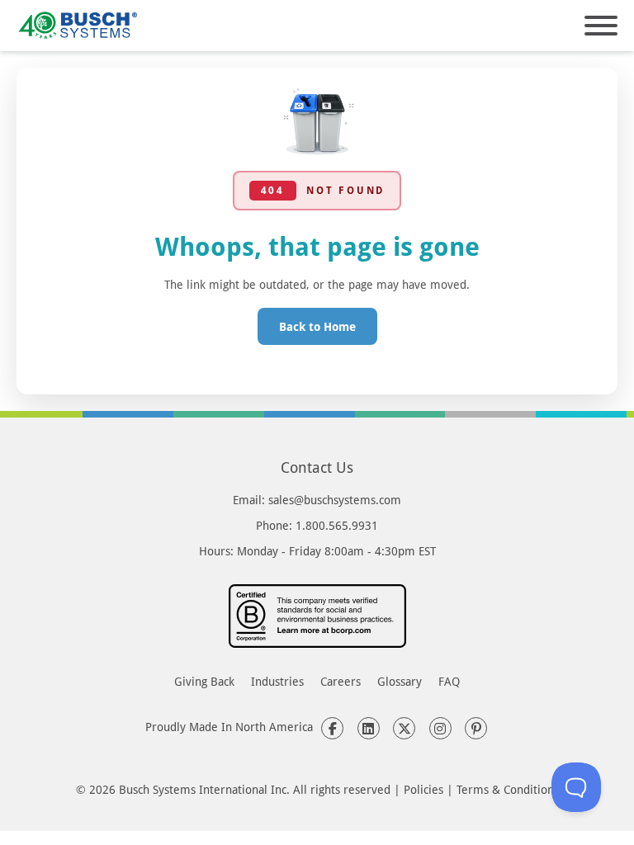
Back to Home (317, 326)
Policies (423, 789)
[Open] (600, 25)
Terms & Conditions (508, 789)
